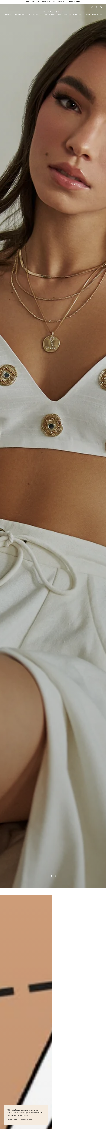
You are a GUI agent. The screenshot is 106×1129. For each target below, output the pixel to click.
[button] (92, 7)
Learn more (12, 1120)
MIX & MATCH (45, 15)
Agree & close (26, 1120)
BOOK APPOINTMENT (94, 15)
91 (84, 15)
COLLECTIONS (56, 15)
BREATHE (7, 15)
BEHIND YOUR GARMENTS (72, 15)
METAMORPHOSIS (19, 15)
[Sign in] (96, 7)
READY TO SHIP (32, 15)
